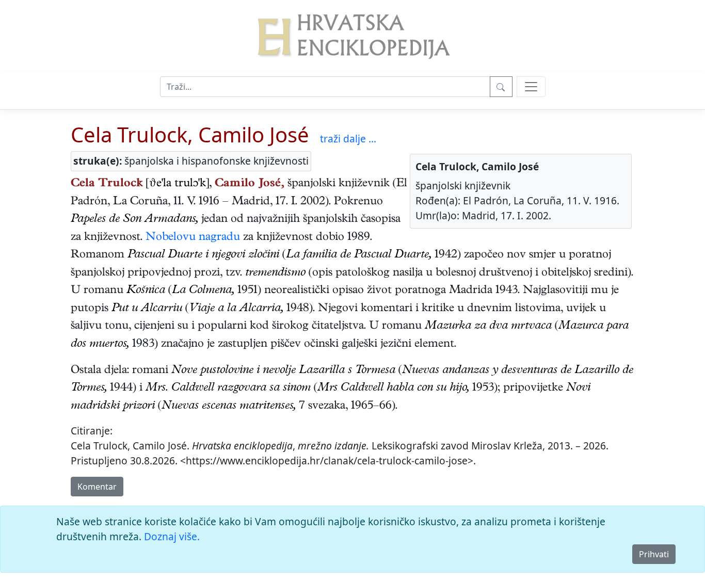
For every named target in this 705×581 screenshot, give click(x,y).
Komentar (97, 486)
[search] (531, 86)
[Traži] (501, 86)
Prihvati (654, 554)
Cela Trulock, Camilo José (190, 134)
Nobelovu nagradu (193, 238)
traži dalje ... (348, 139)
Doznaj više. (172, 536)
